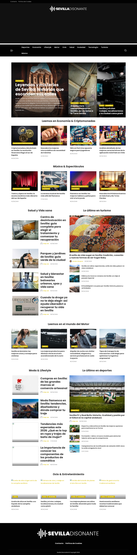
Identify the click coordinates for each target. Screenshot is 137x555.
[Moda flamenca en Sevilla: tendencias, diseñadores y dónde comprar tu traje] (25, 408)
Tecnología (84, 103)
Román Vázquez (77, 261)
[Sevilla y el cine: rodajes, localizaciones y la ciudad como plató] (111, 89)
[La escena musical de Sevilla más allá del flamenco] (54, 181)
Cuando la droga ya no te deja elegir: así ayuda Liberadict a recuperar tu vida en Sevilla (53, 304)
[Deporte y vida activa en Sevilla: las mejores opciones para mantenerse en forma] (75, 428)
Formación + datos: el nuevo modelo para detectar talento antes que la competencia (101, 437)
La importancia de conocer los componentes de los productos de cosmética (52, 454)
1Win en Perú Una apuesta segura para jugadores (81, 149)
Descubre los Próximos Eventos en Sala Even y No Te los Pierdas (112, 195)
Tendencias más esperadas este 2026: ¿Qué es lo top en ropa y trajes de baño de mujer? (53, 430)
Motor (16, 346)
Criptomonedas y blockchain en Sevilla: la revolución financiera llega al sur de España (23, 151)
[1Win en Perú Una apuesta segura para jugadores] (83, 135)
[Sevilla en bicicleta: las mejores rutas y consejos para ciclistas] (24, 339)
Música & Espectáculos (21, 189)
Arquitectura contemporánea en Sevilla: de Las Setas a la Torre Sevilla (82, 110)
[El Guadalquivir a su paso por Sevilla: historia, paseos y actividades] (75, 288)
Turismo (74, 250)
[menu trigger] (12, 50)
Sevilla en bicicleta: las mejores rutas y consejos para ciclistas (24, 353)
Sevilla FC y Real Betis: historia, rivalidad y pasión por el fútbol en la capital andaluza (97, 416)
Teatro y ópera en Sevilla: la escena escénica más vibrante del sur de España (24, 195)
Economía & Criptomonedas (23, 143)
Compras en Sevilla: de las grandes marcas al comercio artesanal (53, 383)
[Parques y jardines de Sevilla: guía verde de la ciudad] (25, 258)
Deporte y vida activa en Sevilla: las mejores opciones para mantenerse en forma (102, 427)
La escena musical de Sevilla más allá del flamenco (53, 194)
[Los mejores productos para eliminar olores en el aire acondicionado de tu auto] (54, 339)
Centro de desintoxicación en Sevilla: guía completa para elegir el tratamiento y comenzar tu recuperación (53, 228)
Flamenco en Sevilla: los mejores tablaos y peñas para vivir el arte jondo (82, 195)
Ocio (101, 105)
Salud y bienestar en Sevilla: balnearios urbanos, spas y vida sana (52, 280)
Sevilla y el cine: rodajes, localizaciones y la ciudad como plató (111, 111)
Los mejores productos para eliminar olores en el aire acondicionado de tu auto (53, 353)
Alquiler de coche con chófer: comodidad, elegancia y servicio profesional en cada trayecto (82, 354)
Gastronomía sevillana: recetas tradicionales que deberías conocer (110, 503)
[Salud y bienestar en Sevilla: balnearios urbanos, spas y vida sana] (25, 282)
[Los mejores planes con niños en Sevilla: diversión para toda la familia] (83, 489)
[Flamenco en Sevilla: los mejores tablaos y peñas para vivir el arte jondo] (83, 181)
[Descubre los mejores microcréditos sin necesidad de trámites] (54, 135)
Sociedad (20, 81)
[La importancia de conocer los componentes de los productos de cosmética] (25, 456)
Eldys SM (21, 115)
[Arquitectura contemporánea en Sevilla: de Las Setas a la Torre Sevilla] (82, 89)
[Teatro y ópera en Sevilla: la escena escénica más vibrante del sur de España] (24, 181)
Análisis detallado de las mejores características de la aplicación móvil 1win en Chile (112, 150)
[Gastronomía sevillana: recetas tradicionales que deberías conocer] (112, 489)
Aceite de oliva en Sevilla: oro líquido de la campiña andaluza (23, 503)
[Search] (125, 50)
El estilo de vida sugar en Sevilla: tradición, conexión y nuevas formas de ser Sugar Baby (96, 256)
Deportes (75, 410)
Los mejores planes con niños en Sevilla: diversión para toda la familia (83, 503)
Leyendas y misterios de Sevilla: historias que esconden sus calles (39, 89)
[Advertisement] (68, 29)
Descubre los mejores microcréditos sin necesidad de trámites (53, 150)
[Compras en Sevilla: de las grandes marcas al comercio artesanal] (25, 385)
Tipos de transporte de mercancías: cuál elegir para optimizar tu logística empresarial (111, 354)
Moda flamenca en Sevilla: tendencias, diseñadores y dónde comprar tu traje (53, 407)
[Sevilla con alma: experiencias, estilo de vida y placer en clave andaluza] (75, 268)
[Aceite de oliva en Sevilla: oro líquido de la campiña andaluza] (24, 489)
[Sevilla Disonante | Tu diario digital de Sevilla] (68, 8)
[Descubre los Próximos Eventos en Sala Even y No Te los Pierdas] (112, 181)
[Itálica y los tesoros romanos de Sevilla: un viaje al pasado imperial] (75, 278)
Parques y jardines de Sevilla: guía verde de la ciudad (52, 257)
